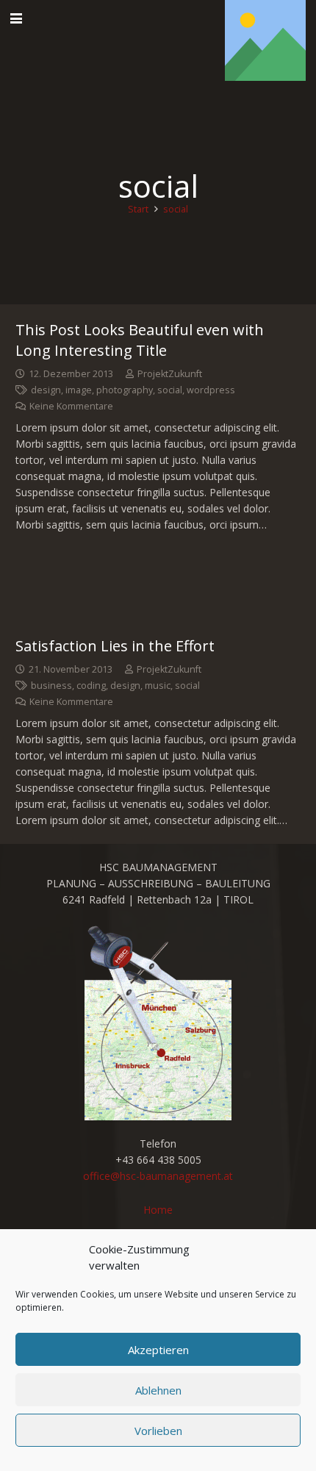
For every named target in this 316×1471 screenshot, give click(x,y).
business (51, 685)
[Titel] (265, 40)
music (157, 685)
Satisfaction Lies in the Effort (115, 646)
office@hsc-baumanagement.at (158, 1176)
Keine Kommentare (71, 406)
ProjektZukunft (169, 374)
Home (158, 1210)
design (46, 390)
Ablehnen (158, 1390)
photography (124, 390)
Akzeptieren (158, 1349)
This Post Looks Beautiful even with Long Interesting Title (139, 340)
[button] (16, 18)
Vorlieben (158, 1430)
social (169, 390)
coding (91, 685)
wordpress (211, 390)
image (78, 390)
